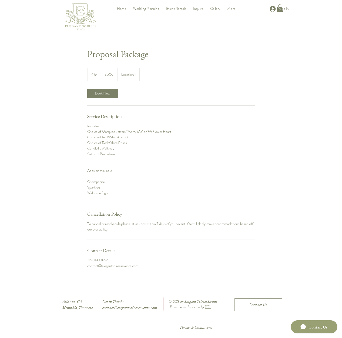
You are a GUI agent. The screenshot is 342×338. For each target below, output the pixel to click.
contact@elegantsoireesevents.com (129, 307)
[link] (102, 93)
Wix (208, 307)
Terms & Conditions (196, 327)
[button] (280, 8)
